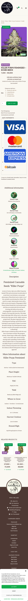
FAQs (14, 512)
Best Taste (14, 559)
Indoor (22, 270)
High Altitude (15, 270)
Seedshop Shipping (15, 510)
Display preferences (14, 595)
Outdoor (14, 272)
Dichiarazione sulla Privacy (17, 599)
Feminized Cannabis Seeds (8, 179)
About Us (15, 501)
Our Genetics (15, 503)
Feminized (14, 522)
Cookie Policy (7, 599)
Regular (14, 526)
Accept (14, 587)
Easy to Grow (23, 178)
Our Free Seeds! (15, 514)
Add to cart (12, 103)
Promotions (15, 505)
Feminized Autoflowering (14, 524)
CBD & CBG (14, 529)
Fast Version (14, 531)
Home (2, 21)
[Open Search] (21, 8)
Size (2, 93)
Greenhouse (7, 270)
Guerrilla (14, 547)
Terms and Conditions (15, 508)
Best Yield (14, 562)
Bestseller (16, 178)
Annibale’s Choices (14, 555)
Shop (6, 21)
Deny (14, 591)
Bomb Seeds (10, 178)
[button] (25, 571)
